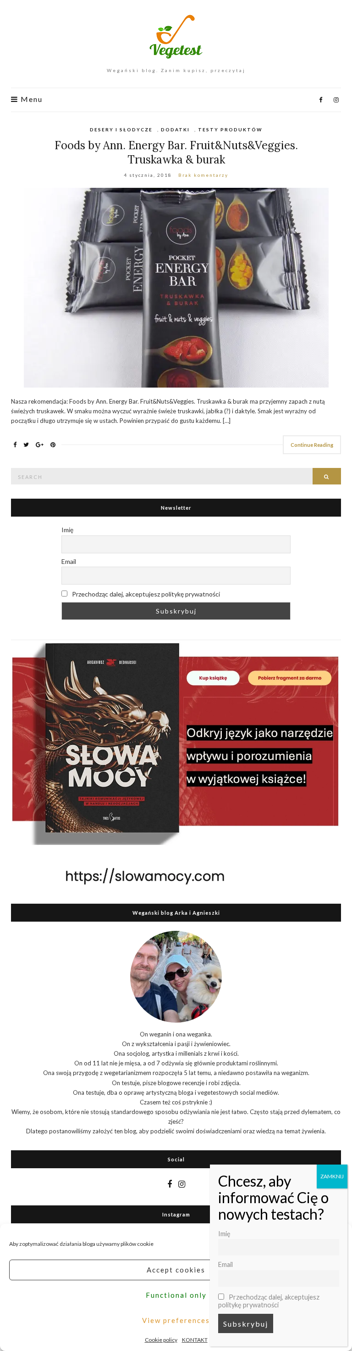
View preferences (176, 1320)
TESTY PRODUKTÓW (230, 129)
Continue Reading (312, 445)
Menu (30, 99)
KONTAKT (195, 1339)
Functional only (176, 1295)
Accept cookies (176, 1270)
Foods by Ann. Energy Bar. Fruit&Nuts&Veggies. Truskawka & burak (176, 152)
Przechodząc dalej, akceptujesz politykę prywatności (145, 594)
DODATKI (175, 129)
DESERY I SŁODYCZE (121, 129)
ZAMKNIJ (332, 1176)
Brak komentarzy (203, 175)
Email (68, 561)
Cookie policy (161, 1339)
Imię (67, 530)
